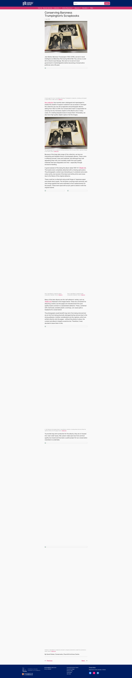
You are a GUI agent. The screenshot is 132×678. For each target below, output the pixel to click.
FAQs (91, 8)
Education (85, 8)
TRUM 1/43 (56, 151)
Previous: (50, 660)
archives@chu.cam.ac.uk (50, 667)
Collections (56, 8)
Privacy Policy (92, 667)
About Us (77, 8)
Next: (83, 660)
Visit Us (40, 8)
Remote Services (47, 8)
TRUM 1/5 (60, 99)
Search (107, 3)
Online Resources (67, 8)
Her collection (49, 102)
